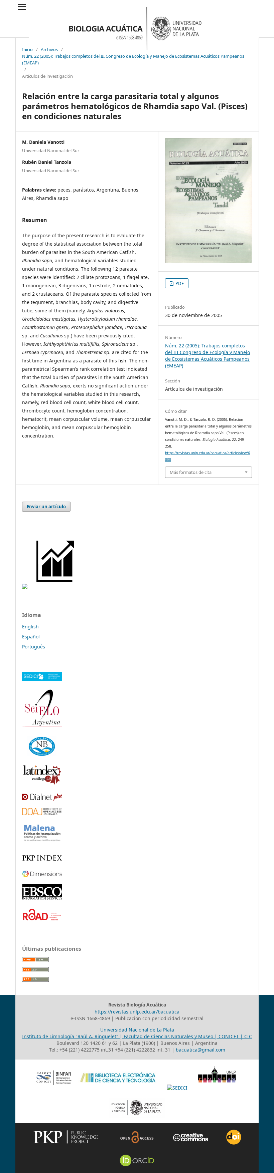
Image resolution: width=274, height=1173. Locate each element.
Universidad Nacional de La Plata (137, 1030)
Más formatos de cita (191, 472)
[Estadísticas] (56, 587)
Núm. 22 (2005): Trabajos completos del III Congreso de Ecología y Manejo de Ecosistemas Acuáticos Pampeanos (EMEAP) (133, 59)
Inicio (27, 49)
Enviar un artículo (46, 507)
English (30, 626)
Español (31, 636)
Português (33, 646)
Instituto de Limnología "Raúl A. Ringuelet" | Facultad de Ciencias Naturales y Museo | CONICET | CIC (137, 1036)
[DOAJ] (42, 813)
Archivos (49, 49)
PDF (179, 283)
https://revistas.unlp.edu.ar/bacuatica (137, 1011)
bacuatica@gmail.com (200, 1050)
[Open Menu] (22, 6)
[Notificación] (24, 587)
